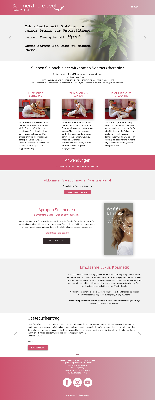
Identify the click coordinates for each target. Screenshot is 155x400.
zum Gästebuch (37, 348)
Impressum (70, 395)
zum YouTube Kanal (77, 192)
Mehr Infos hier (57, 241)
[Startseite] (38, 7)
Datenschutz (84, 395)
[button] (10, 38)
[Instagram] (77, 382)
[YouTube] (87, 382)
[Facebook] (67, 382)
